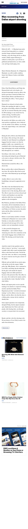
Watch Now (23, 2)
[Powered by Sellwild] (24, 426)
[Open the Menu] (2, 2)
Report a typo (6, 327)
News (4, 13)
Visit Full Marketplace (21, 337)
